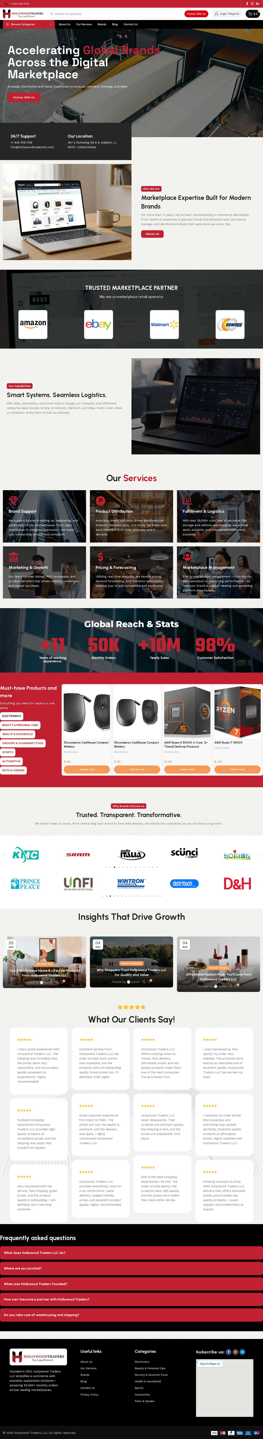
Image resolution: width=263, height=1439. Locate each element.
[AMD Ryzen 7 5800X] (237, 712)
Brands (85, 1374)
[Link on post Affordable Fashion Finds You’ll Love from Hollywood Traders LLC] (218, 964)
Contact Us (87, 1387)
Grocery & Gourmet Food (151, 1374)
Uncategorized (131, 963)
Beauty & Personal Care (150, 1368)
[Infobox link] (17, 4)
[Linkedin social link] (257, 4)
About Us (86, 1361)
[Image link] (38, 1356)
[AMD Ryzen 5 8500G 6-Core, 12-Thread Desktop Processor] (187, 712)
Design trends (218, 968)
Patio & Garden (144, 1401)
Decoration (44, 964)
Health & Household (148, 1381)
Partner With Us (196, 14)
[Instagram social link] (252, 4)
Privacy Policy (89, 1394)
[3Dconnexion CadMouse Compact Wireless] (87, 712)
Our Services (88, 1368)
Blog (83, 1381)
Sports (139, 1387)
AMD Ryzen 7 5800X (228, 742)
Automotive (142, 1394)
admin (48, 982)
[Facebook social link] (247, 4)
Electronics (71, 751)
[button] (87, 769)
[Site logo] (23, 13)
